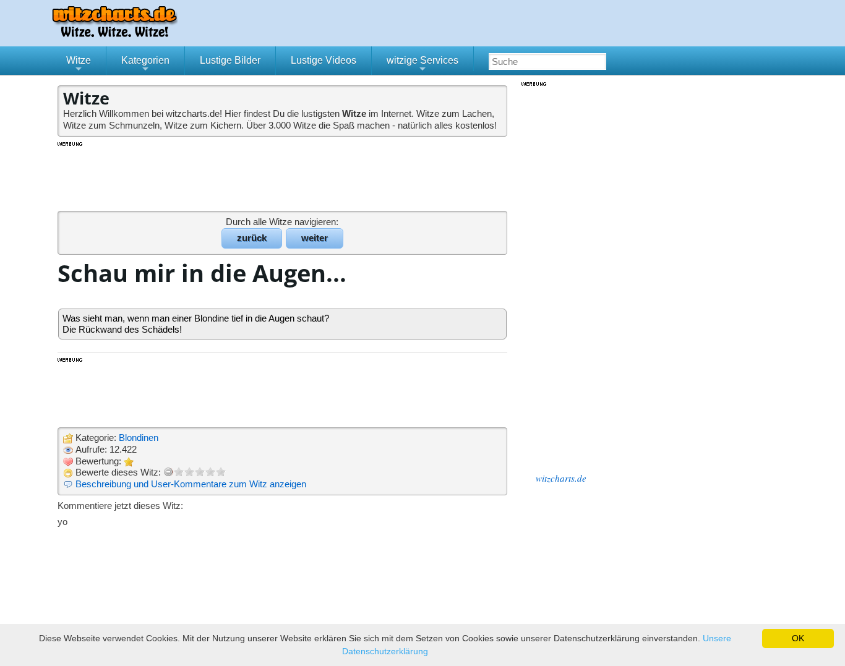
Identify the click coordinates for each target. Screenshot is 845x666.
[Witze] (114, 33)
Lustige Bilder (230, 60)
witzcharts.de (561, 478)
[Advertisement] (283, 175)
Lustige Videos (323, 60)
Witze (78, 65)
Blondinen (138, 437)
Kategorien (145, 65)
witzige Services (422, 65)
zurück (252, 238)
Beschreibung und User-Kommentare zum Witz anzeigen (190, 484)
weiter (314, 238)
